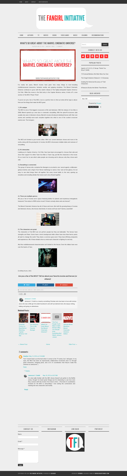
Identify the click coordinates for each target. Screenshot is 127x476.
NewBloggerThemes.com (102, 473)
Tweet (28, 285)
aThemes (80, 473)
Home (20, 2)
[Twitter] (83, 56)
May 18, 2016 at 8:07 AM (50, 375)
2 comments (59, 46)
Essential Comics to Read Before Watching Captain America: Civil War (23, 330)
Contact (33, 2)
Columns (84, 35)
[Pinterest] (97, 56)
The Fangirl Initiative (36, 473)
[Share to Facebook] (25, 294)
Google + (65, 285)
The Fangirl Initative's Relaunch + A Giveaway (94, 78)
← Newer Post (22, 344)
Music (75, 35)
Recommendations (98, 35)
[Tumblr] (101, 56)
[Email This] (20, 294)
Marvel (39, 290)
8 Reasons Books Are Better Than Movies (94, 88)
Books (55, 35)
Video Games (65, 35)
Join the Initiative (43, 2)
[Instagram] (92, 56)
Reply (25, 367)
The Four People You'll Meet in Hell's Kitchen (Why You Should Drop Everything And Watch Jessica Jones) (56, 329)
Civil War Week (23, 290)
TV (38, 35)
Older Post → (73, 344)
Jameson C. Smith (32, 290)
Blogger (99, 103)
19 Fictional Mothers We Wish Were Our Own (94, 74)
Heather (26, 356)
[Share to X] (23, 294)
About (26, 2)
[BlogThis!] (21, 294)
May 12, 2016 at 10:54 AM (37, 356)
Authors (30, 35)
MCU (42, 290)
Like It (46, 285)
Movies (46, 35)
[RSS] (106, 56)
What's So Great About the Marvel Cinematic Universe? (47, 43)
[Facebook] (88, 56)
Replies (27, 371)
